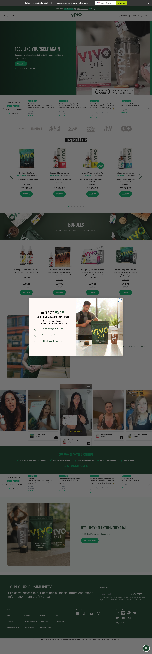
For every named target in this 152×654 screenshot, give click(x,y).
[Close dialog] (120, 300)
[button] (105, 3)
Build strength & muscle (53, 328)
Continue (121, 3)
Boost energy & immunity (52, 334)
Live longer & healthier (52, 341)
